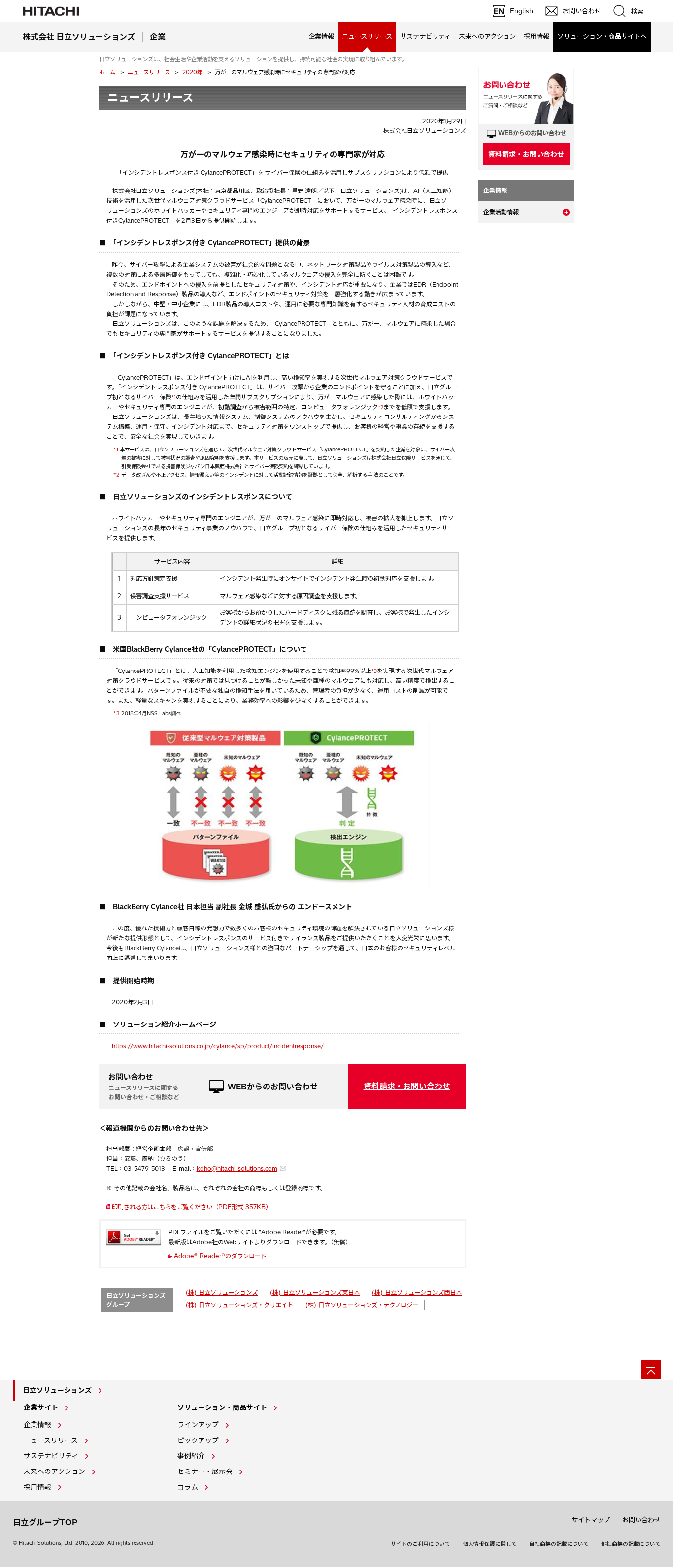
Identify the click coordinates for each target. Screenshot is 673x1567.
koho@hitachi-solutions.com (237, 1168)
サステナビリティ (425, 36)
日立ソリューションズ (57, 1390)
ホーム (107, 72)
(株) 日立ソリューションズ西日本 (417, 1292)
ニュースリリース (149, 72)
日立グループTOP (45, 1522)
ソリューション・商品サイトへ (602, 36)
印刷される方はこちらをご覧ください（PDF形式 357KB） (194, 1207)
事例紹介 (191, 1455)
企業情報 (321, 36)
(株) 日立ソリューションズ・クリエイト (239, 1305)
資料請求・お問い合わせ (407, 1086)
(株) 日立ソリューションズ (222, 1292)
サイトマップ (591, 1520)
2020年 (192, 72)
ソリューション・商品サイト (222, 1407)
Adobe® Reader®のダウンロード (220, 1256)
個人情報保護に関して (490, 1543)
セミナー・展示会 (205, 1471)
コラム (187, 1487)
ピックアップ (198, 1440)
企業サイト (41, 1407)
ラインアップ (198, 1424)
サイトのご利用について (420, 1543)
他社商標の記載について (631, 1543)
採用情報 (536, 36)
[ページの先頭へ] (651, 1369)
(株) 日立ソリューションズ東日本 (315, 1292)
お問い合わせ (641, 1520)
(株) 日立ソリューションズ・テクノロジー (361, 1305)
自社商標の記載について (559, 1543)
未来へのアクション (487, 36)
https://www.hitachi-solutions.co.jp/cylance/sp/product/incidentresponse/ (218, 1046)
